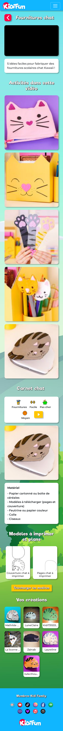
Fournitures (19, 407)
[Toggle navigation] (55, 5)
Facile (33, 407)
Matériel (13, 488)
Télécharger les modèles (32, 588)
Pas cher (45, 407)
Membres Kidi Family (31, 696)
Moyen (25, 418)
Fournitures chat (35, 17)
